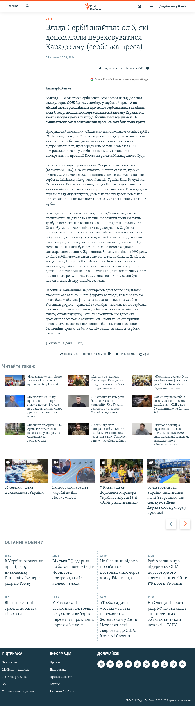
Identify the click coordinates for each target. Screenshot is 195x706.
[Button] (108, 68)
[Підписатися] (182, 664)
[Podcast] (173, 664)
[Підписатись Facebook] (101, 664)
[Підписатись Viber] (146, 664)
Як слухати (9, 662)
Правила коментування (18, 691)
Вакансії (56, 684)
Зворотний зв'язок (62, 691)
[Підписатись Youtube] (128, 664)
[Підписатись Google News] (110, 664)
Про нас (55, 662)
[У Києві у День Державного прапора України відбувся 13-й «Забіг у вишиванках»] (121, 471)
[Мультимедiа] (151, 6)
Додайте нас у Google (173, 6)
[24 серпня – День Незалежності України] (26, 471)
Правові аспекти (61, 677)
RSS (4, 684)
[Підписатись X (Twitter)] (119, 664)
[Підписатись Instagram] (137, 664)
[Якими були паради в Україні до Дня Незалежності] (73, 471)
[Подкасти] (139, 6)
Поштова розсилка (14, 677)
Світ (49, 19)
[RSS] (164, 664)
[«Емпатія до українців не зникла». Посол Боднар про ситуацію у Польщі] (15, 380)
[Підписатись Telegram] (155, 664)
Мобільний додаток (15, 669)
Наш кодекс (58, 669)
